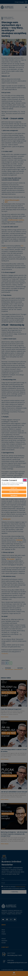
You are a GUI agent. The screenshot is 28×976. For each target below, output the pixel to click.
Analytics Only (14, 491)
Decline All (14, 495)
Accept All (14, 488)
